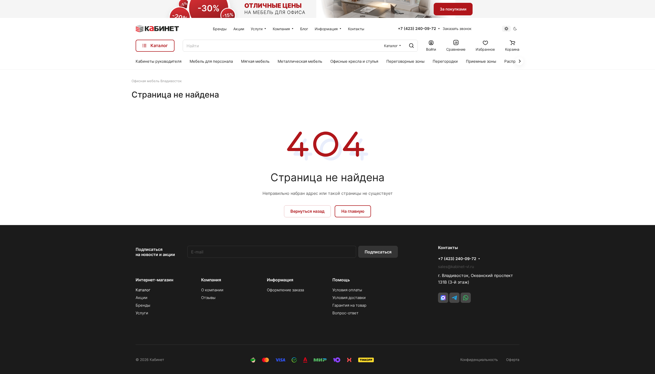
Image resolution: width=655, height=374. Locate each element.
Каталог (143, 289)
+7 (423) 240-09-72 (417, 28)
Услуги (142, 313)
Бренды (143, 305)
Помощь (341, 279)
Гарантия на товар (349, 305)
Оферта (512, 359)
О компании (212, 289)
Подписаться (378, 251)
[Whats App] (466, 298)
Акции (141, 297)
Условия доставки (349, 297)
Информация (280, 279)
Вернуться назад (307, 211)
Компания (211, 279)
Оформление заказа (285, 289)
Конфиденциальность (479, 359)
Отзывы (208, 297)
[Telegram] (454, 298)
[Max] (443, 298)
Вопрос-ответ (345, 313)
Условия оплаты (347, 289)
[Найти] (411, 46)
